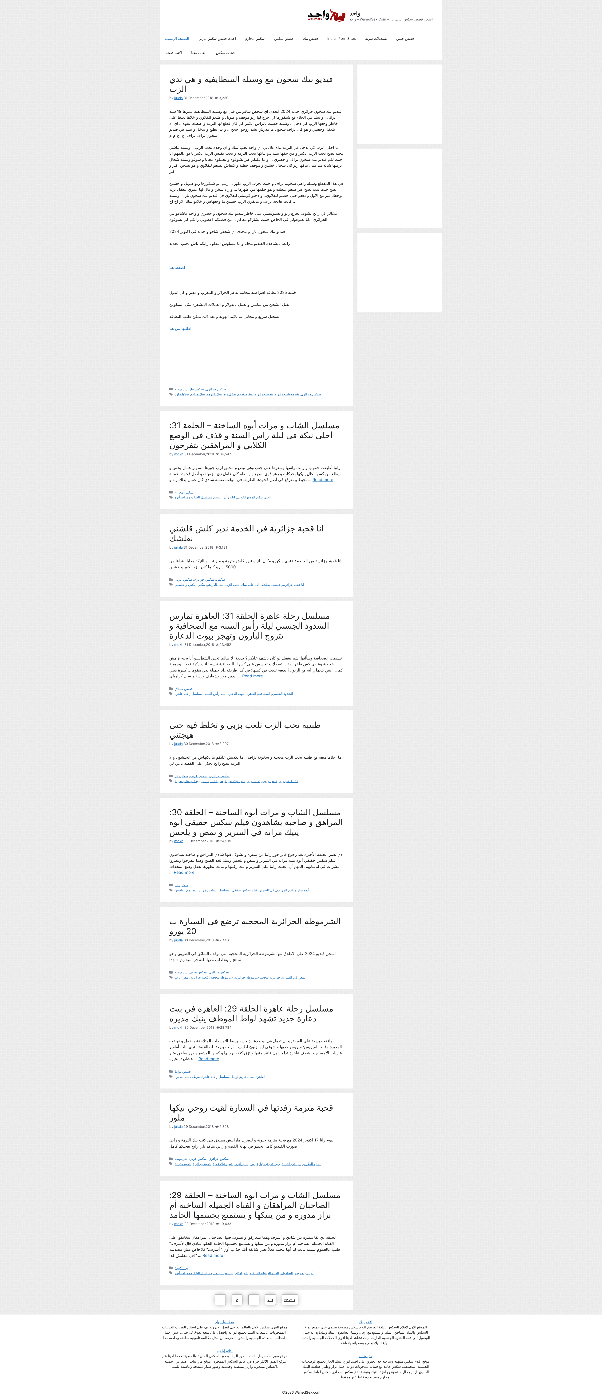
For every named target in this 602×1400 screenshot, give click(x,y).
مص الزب (181, 977)
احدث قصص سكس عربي (217, 38)
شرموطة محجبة (221, 977)
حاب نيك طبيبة (235, 781)
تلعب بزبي (269, 781)
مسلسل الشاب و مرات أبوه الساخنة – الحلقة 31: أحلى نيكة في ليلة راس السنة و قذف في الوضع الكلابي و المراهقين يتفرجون (254, 435)
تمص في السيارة (293, 977)
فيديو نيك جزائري (246, 1164)
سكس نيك (196, 389)
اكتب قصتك (173, 52)
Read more (323, 479)
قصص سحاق (184, 689)
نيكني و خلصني (185, 585)
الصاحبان (287, 1273)
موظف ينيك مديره (187, 1077)
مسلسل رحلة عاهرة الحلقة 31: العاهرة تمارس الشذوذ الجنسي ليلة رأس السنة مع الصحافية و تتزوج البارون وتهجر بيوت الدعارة (249, 625)
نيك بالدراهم (215, 585)
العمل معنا (198, 52)
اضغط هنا (177, 267)
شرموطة (181, 389)
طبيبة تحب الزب (212, 781)
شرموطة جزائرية (287, 394)
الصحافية (264, 694)
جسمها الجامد (223, 1273)
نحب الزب (232, 585)
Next (289, 1300)
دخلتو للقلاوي (312, 1164)
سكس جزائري (216, 389)
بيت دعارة (247, 1077)
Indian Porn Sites (341, 38)
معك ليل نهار (224, 1321)
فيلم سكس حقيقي (244, 890)
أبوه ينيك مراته (299, 890)
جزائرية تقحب (270, 977)
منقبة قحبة (245, 394)
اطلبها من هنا (181, 328)
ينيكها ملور (182, 394)
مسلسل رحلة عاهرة (189, 694)
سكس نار (181, 776)
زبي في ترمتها (270, 1164)
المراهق (281, 890)
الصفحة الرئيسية (177, 38)
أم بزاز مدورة (304, 1273)
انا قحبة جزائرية (293, 585)
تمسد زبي (253, 781)
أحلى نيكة (264, 497)
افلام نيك (365, 1321)
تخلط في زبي (288, 781)
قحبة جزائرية (264, 394)
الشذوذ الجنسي (282, 694)
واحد (354, 13)
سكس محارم (255, 38)
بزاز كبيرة (181, 1268)
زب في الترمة (291, 1164)
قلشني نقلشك (270, 585)
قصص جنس (405, 38)
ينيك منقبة (198, 394)
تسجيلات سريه (376, 38)
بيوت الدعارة (236, 694)
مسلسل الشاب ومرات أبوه (193, 497)
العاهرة (251, 694)
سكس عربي (183, 579)
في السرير (266, 890)
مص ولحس (182, 890)
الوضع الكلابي (246, 497)
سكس (220, 579)
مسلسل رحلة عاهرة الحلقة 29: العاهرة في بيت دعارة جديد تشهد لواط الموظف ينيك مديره (251, 1013)
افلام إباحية (225, 1350)
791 (271, 1300)
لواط (235, 1077)
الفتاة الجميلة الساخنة (264, 1273)
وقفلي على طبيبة (187, 781)
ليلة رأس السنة (224, 497)
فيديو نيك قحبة (223, 1164)
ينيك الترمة (214, 394)
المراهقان (241, 1273)
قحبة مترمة (183, 1164)
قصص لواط (183, 1071)
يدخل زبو (230, 394)
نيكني (201, 585)
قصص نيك (310, 38)
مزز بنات (365, 1356)
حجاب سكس (225, 52)
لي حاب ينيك (250, 585)
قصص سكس (283, 38)
